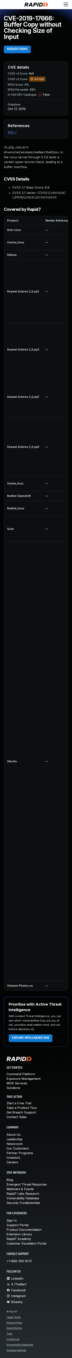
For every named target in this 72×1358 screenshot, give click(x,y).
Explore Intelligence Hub (30, 1038)
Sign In (12, 1220)
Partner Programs (20, 1153)
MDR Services (17, 1083)
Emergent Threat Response (27, 1184)
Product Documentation (24, 1230)
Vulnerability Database (23, 1198)
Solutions (13, 1088)
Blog (10, 1180)
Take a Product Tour (22, 1108)
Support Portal (17, 1225)
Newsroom (15, 1144)
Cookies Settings (16, 1350)
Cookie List (13, 1339)
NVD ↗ (12, 132)
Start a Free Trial (19, 1103)
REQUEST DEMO (17, 49)
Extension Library (19, 1234)
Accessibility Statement (20, 1344)
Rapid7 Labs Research (23, 1194)
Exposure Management (24, 1079)
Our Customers (18, 1148)
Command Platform (21, 1074)
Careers (12, 1162)
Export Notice (14, 1328)
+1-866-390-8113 (19, 1261)
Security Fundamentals (23, 1203)
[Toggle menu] (66, 4)
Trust (9, 1333)
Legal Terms (14, 1317)
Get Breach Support (21, 1112)
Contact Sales (17, 1117)
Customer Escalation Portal (26, 1243)
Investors (13, 1157)
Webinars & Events (20, 1189)
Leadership (14, 1139)
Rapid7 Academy (19, 1239)
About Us (14, 1134)
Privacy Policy (14, 1322)
